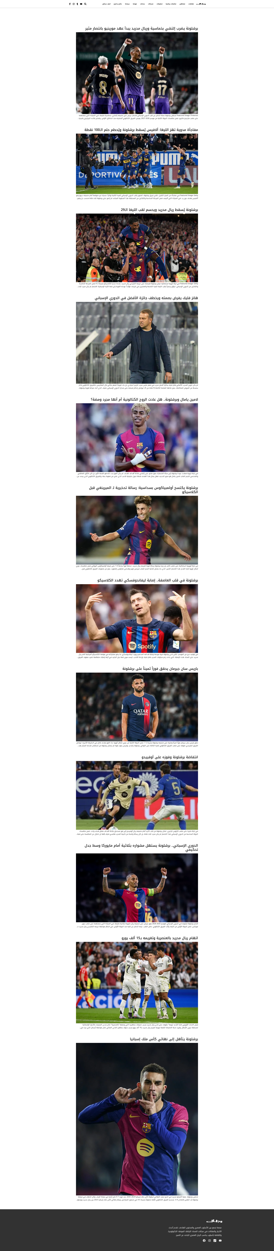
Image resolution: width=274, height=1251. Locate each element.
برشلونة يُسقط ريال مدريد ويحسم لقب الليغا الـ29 (159, 210)
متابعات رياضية (171, 3)
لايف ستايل (106, 3)
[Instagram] (74, 4)
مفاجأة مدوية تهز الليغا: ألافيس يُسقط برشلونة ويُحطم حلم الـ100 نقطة (141, 130)
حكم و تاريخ (118, 3)
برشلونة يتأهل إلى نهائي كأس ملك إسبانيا (164, 1039)
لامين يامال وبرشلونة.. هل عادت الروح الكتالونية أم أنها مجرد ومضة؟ (144, 399)
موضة (135, 3)
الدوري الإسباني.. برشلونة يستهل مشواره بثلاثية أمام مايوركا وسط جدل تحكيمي (141, 847)
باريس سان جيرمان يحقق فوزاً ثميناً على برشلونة (159, 668)
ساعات (142, 3)
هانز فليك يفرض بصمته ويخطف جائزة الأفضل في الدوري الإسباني (146, 298)
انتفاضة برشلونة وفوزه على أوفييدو (170, 757)
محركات (150, 3)
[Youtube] (81, 4)
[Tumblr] (77, 4)
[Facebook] (204, 1240)
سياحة (127, 3)
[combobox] (90, 4)
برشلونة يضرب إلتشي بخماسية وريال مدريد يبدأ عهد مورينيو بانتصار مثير (141, 28)
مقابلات (191, 3)
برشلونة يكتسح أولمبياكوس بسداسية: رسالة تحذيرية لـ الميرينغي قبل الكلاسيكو (143, 490)
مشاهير (182, 3)
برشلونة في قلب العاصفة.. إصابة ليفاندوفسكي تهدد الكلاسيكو (147, 580)
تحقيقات (159, 3)
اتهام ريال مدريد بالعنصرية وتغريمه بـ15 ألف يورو (160, 938)
